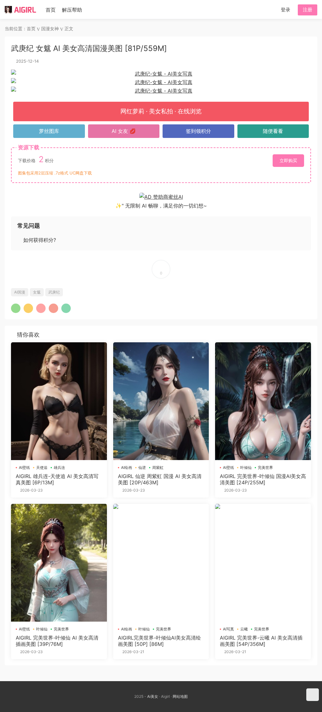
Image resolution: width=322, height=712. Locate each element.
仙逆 (142, 467)
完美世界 (265, 467)
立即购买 (288, 160)
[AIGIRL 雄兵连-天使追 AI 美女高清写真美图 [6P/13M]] (59, 401)
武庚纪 (54, 292)
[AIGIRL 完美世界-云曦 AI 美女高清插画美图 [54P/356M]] (263, 563)
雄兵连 (59, 467)
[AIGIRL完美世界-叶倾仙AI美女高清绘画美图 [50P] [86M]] (161, 563)
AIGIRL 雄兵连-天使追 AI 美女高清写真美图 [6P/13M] (57, 479)
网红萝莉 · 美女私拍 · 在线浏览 (161, 111)
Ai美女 (152, 696)
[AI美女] (20, 9)
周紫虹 (158, 467)
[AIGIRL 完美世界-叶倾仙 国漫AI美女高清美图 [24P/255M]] (263, 401)
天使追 (41, 467)
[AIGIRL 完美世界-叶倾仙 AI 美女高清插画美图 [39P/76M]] (59, 563)
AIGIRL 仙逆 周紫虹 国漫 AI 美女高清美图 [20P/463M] (160, 479)
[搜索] (270, 9)
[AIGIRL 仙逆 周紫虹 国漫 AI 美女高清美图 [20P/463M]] (161, 401)
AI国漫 (19, 292)
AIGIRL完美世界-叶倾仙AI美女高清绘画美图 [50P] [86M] (159, 641)
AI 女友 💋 (124, 131)
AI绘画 (126, 467)
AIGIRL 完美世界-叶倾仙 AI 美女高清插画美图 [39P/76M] (57, 641)
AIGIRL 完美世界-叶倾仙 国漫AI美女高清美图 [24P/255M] (263, 479)
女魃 (37, 292)
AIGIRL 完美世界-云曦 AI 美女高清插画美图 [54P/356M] (261, 641)
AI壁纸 (24, 467)
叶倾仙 (246, 467)
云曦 (244, 629)
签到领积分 (198, 131)
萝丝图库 (49, 131)
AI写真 (228, 629)
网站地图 (180, 696)
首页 (51, 10)
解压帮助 (72, 10)
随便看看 (273, 131)
